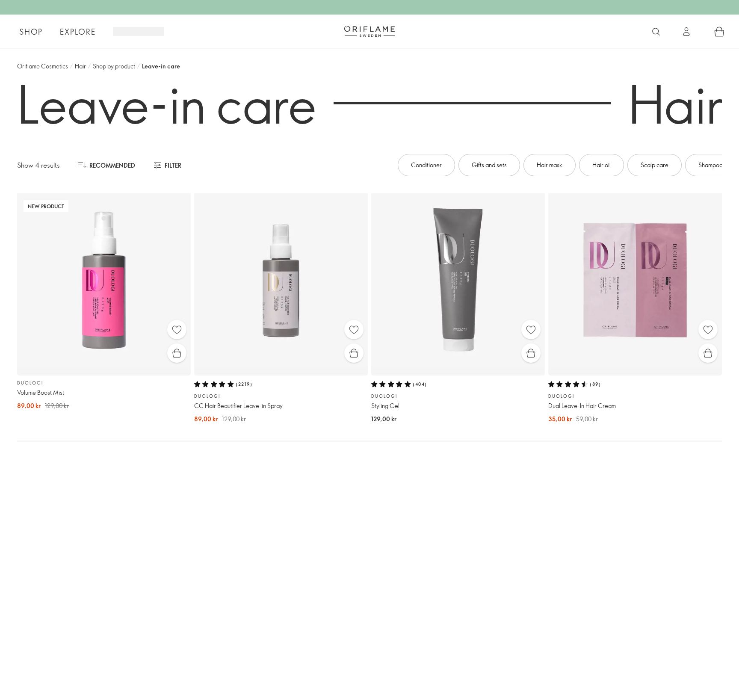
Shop (31, 32)
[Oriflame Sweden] (369, 31)
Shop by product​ (114, 66)
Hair (80, 66)
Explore (78, 32)
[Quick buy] (176, 353)
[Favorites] (176, 329)
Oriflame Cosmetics (42, 66)
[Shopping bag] (719, 32)
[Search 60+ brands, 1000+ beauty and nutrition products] (656, 31)
